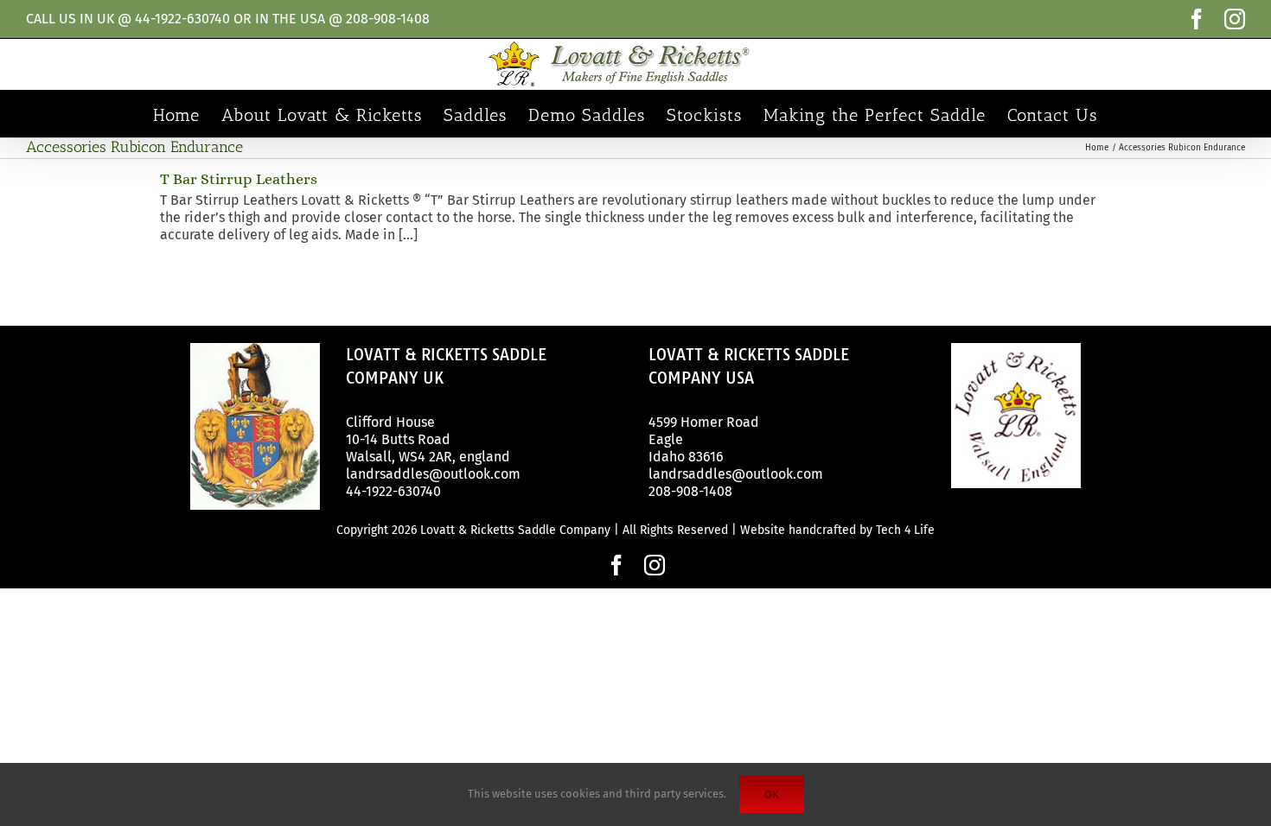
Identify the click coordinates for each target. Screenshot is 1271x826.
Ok (771, 794)
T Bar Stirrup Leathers (238, 178)
